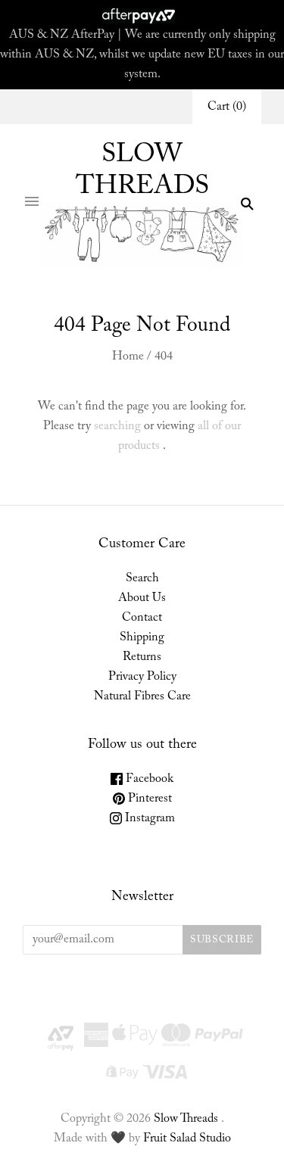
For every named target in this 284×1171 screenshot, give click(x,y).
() (227, 107)
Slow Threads (186, 1119)
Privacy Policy (142, 677)
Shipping (142, 637)
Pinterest (148, 799)
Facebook (148, 779)
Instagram (148, 818)
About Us (142, 598)
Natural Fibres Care (142, 696)
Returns (142, 657)
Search (142, 578)
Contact (142, 618)
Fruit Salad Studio (187, 1138)
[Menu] (32, 204)
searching (117, 426)
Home (128, 356)
